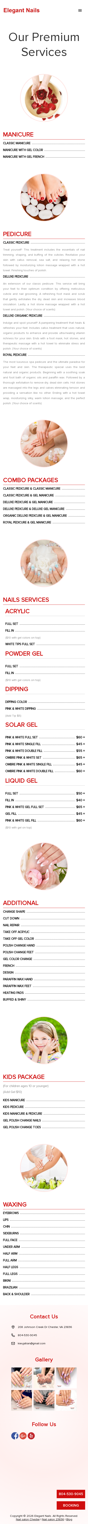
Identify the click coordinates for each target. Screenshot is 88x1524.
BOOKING (71, 1505)
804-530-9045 (71, 1494)
